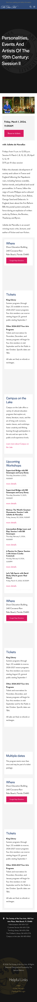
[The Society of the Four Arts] (9, 6)
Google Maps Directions (17, 261)
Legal (18, 985)
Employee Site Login (18, 991)
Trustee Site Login (18, 988)
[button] (30, 6)
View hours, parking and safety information (18, 2)
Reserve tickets (14, 133)
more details (11, 483)
